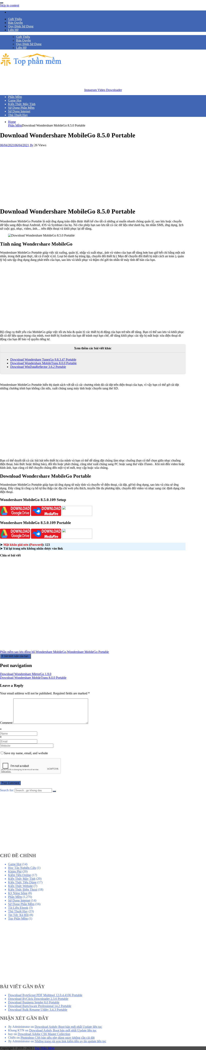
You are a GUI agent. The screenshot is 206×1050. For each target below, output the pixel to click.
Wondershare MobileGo (51, 652)
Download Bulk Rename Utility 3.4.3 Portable (37, 1009)
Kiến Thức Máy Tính (21, 878)
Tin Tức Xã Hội (18, 915)
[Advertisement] (73, 76)
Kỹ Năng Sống (17, 893)
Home (12, 121)
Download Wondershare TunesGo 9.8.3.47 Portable (43, 359)
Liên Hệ (13, 30)
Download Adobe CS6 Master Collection (44, 1034)
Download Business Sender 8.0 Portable (33, 1002)
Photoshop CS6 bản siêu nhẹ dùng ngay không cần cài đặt (58, 1037)
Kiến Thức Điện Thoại (22, 889)
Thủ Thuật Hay (18, 911)
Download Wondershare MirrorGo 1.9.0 (25, 674)
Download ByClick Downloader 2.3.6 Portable (38, 998)
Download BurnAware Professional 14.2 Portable (39, 1006)
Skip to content (9, 5)
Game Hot (14, 864)
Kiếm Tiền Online (19, 875)
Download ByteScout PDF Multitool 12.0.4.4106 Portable (45, 995)
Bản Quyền (15, 22)
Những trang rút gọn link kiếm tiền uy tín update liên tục (70, 1041)
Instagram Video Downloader (103, 90)
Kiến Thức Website (20, 886)
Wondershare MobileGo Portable (88, 652)
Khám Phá (15, 871)
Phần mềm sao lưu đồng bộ (17, 652)
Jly (31, 145)
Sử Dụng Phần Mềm (21, 904)
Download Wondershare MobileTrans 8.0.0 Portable (43, 363)
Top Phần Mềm (18, 918)
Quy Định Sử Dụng (20, 26)
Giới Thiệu (15, 19)
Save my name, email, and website (26, 753)
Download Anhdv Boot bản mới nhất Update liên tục (68, 1026)
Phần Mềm (15, 125)
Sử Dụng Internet (19, 900)
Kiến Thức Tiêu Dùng (22, 882)
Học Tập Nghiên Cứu (22, 867)
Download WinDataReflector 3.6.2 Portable (38, 366)
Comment (6, 722)
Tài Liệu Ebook (18, 907)
